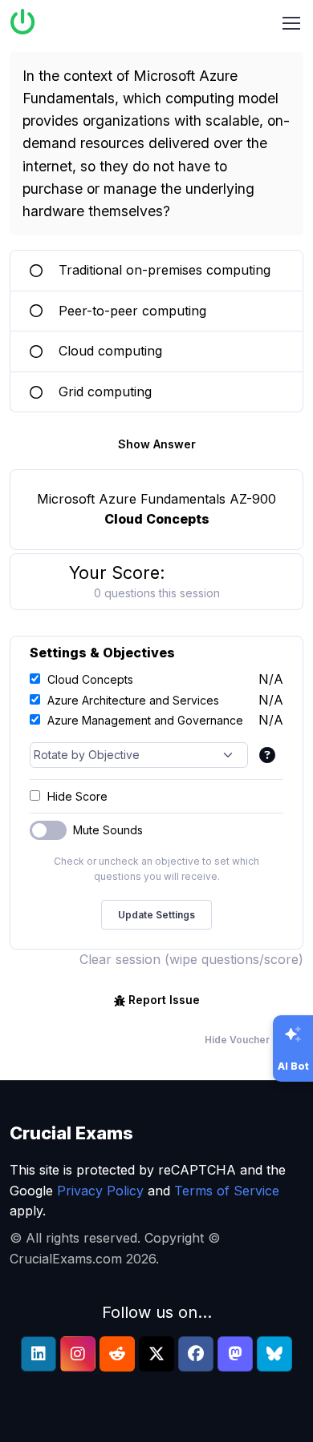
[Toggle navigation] (291, 23)
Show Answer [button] (157, 444)
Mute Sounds (108, 830)
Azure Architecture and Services (133, 700)
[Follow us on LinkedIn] (38, 1354)
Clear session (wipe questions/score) (191, 959)
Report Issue (164, 999)
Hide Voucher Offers (254, 1040)
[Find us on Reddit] (117, 1354)
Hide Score (77, 796)
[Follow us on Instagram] (78, 1354)
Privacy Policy (100, 1191)
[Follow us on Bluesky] (274, 1354)
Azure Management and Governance (145, 720)
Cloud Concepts (90, 679)
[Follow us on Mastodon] (235, 1354)
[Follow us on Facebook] (195, 1354)
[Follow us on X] (156, 1354)
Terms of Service (226, 1191)
